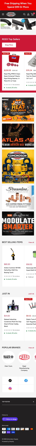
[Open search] (24, 14)
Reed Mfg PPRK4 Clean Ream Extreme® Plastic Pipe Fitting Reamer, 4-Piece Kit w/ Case (12, 77)
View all (31, 242)
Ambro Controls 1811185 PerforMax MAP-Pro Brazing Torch (12, 270)
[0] (32, 14)
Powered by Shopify (8, 441)
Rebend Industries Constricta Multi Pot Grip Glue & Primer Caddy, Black (12, 322)
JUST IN (31, 294)
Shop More (9, 45)
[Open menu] (3, 14)
